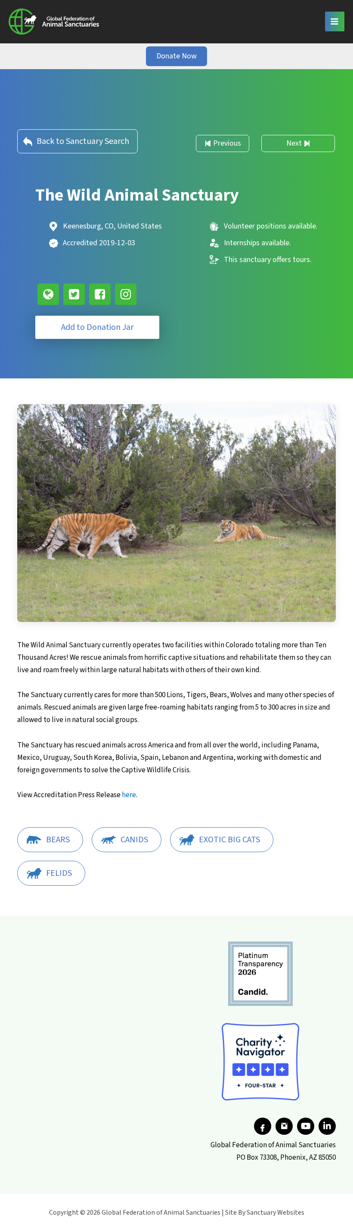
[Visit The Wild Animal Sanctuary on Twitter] (74, 294)
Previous (227, 143)
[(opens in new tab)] (260, 973)
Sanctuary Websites (275, 1212)
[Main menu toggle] (335, 21)
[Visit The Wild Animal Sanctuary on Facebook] (100, 294)
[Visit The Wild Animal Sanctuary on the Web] (48, 294)
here (129, 795)
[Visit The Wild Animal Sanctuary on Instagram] (125, 294)
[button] (176, 56)
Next (294, 143)
